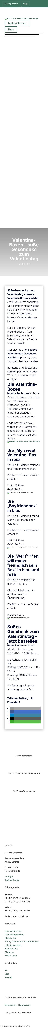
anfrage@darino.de (24, 764)
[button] (12, 708)
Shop (25, 4)
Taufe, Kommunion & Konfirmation (21, 941)
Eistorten (9, 952)
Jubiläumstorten (13, 945)
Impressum (24, 1005)
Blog (7, 974)
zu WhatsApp (24, 799)
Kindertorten (11, 948)
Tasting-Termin (11, 4)
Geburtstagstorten (14, 934)
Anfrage (9, 876)
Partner (8, 977)
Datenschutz (11, 1005)
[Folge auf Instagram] (7, 985)
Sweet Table (11, 955)
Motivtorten (11, 938)
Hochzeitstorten (13, 931)
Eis (6, 970)
